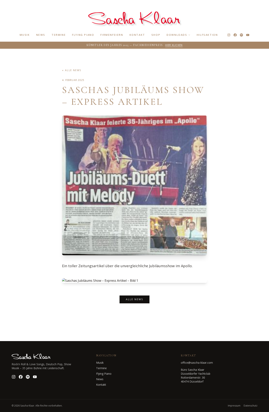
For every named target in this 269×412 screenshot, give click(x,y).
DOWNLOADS (177, 35)
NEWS (40, 35)
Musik (100, 362)
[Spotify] (241, 35)
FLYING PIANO (83, 35)
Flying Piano (103, 373)
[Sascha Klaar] (134, 17)
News (99, 379)
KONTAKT (137, 35)
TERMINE (59, 35)
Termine (101, 368)
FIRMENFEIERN (111, 35)
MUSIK (25, 35)
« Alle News (71, 70)
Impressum (234, 405)
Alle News (134, 299)
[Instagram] (228, 35)
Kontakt (101, 384)
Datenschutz (250, 405)
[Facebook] (235, 35)
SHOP (155, 35)
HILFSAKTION (207, 35)
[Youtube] (247, 35)
